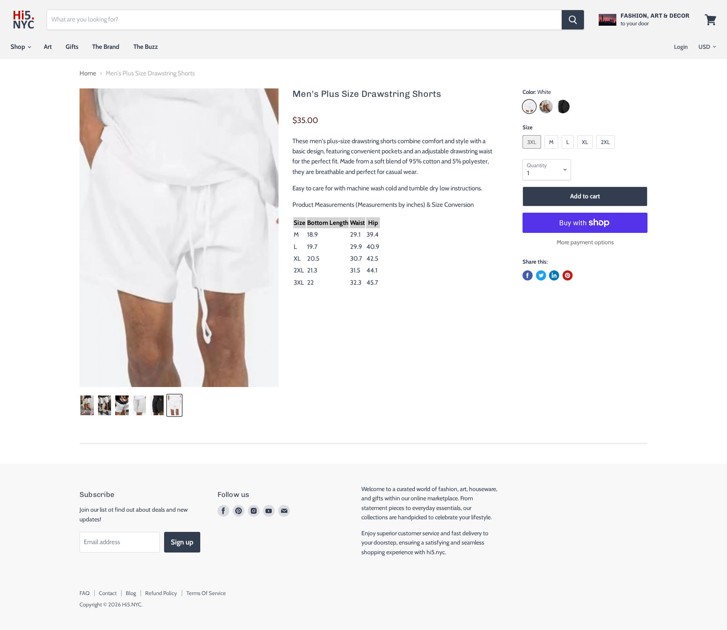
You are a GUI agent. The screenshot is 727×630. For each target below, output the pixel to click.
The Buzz (145, 47)
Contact (108, 593)
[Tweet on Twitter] (541, 275)
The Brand (105, 47)
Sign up (182, 542)
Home (88, 73)
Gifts (72, 47)
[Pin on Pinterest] (567, 275)
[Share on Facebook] (528, 275)
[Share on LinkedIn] (554, 275)
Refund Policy (161, 593)
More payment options (585, 242)
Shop (19, 47)
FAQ (85, 593)
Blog (131, 593)
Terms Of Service (206, 593)
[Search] (573, 19)
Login (681, 47)
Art (48, 47)
